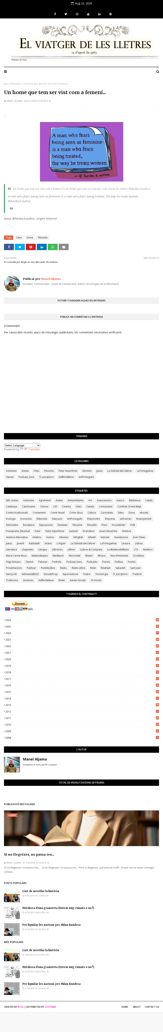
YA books (96, 580)
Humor (50, 537)
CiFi (55, 506)
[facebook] (55, 14)
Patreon (42, 561)
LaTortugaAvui (145, 470)
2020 (82, 659)
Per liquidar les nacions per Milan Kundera (51, 925)
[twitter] (66, 14)
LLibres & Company (91, 549)
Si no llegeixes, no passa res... (29, 854)
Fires (104, 525)
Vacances (28, 580)
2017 (82, 679)
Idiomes (86, 470)
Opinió (10, 477)
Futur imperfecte (68, 470)
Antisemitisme (75, 500)
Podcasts (92, 561)
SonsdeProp (51, 574)
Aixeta (25, 470)
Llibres (71, 549)
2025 (82, 626)
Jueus (99, 470)
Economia (26, 518)
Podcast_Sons (26, 477)
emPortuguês (86, 477)
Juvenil (20, 543)
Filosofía (92, 525)
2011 (82, 718)
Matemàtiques (40, 555)
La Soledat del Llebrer (119, 470)
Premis (132, 561)
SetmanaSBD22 (30, 574)
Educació (57, 518)
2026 (82, 620)
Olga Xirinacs (13, 561)
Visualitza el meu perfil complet (40, 764)
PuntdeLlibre (48, 568)
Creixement (39, 512)
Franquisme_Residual (18, 531)
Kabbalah (34, 543)
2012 (82, 711)
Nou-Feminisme (119, 555)
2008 (81, 737)
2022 (82, 646)
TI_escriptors (46, 477)
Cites (19, 237)
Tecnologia (101, 574)
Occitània (138, 555)
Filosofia (15, 83)
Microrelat (74, 555)
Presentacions (14, 568)
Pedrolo (56, 561)
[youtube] (88, 14)
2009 (82, 731)
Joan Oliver (139, 537)
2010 (82, 724)
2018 (82, 672)
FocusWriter (118, 525)
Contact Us (152, 1006)
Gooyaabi (50, 1006)
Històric (37, 537)
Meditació (58, 555)
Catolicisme (28, 506)
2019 (82, 666)
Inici (6, 83)
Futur (38, 531)
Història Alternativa (17, 537)
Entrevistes (12, 525)
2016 (82, 685)
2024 (82, 633)
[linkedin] (99, 14)
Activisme (11, 470)
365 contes (12, 500)
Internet (105, 537)
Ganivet (73, 531)
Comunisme (106, 506)
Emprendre (93, 518)
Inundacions (121, 537)
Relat (93, 568)
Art (90, 500)
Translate (34, 449)
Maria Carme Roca (16, 555)
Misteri (89, 555)
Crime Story (76, 512)
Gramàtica (88, 531)
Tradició (137, 574)
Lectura (126, 543)
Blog (21, 1006)
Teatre (86, 574)
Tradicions (12, 580)
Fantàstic (63, 525)
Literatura (11, 549)
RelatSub (106, 568)
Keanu (48, 543)
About (137, 1006)
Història (126, 531)
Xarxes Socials (78, 580)
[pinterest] (110, 14)
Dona (30, 237)
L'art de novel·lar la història (40, 891)
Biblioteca (134, 500)
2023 (82, 639)
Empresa (110, 518)
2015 (82, 692)
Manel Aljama (14, 100)
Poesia (106, 561)
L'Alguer (61, 543)
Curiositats (107, 512)
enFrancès (125, 518)
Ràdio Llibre (78, 568)
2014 (82, 698)
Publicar (31, 568)
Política (119, 561)
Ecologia (11, 518)
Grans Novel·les (108, 531)
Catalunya (11, 506)
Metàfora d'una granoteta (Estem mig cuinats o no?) (58, 908)
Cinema (66, 506)
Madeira (147, 549)
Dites (121, 512)
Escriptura (28, 525)
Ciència (44, 506)
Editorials (42, 518)
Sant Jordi (11, 574)
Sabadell (120, 568)
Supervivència (70, 574)
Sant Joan (135, 568)
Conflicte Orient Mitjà (129, 506)
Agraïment (45, 500)
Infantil (92, 537)
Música (102, 555)
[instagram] (77, 14)
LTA (136, 549)
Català (148, 500)
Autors (120, 500)
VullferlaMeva (66, 477)
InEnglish (78, 537)
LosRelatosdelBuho (118, 549)
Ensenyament (143, 518)
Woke (61, 580)
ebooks (144, 512)
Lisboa (139, 543)
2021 (82, 652)
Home (124, 1006)
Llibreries (57, 549)
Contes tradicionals (17, 512)
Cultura (92, 512)
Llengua (42, 549)
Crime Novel (58, 512)
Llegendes (27, 549)
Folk (132, 525)
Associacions (104, 500)
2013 (82, 705)
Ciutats (90, 506)
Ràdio (63, 568)
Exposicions (46, 525)
